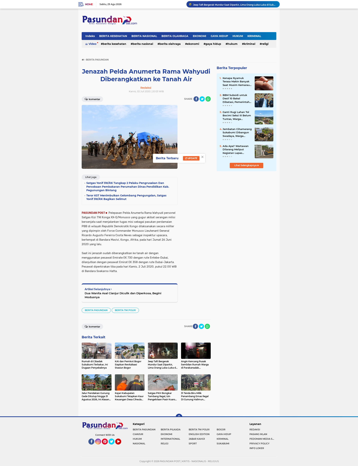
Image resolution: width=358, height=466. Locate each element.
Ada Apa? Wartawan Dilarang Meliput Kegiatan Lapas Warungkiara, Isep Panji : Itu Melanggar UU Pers (236, 150)
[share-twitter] (202, 99)
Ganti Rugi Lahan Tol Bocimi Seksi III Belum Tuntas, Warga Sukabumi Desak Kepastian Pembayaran (237, 116)
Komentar (94, 99)
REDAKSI (254, 429)
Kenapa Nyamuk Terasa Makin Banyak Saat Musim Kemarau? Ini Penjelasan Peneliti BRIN (237, 82)
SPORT (193, 443)
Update (192, 158)
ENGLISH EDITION (199, 434)
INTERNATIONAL (170, 438)
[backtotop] (179, 417)
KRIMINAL (254, 36)
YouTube (120, 446)
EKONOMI (199, 36)
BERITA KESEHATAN (113, 36)
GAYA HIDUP (219, 36)
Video (92, 44)
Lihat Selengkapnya (245, 165)
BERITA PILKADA (170, 429)
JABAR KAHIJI (197, 438)
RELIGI (265, 44)
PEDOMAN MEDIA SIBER (262, 438)
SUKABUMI (223, 443)
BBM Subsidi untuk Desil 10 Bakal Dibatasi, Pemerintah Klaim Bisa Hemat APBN (236, 99)
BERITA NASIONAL (144, 36)
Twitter (113, 446)
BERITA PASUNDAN (96, 310)
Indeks (90, 36)
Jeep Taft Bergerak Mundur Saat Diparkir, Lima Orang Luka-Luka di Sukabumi (234, 4)
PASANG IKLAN (258, 434)
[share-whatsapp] (208, 99)
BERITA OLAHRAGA (174, 36)
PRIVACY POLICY (259, 443)
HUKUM (238, 36)
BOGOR (221, 429)
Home (89, 4)
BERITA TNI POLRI (125, 310)
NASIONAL (139, 443)
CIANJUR (138, 434)
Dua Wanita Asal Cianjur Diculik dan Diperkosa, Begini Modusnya (123, 295)
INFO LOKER (256, 448)
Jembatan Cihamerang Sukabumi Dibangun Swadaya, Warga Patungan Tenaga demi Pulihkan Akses (237, 133)
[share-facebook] (196, 99)
